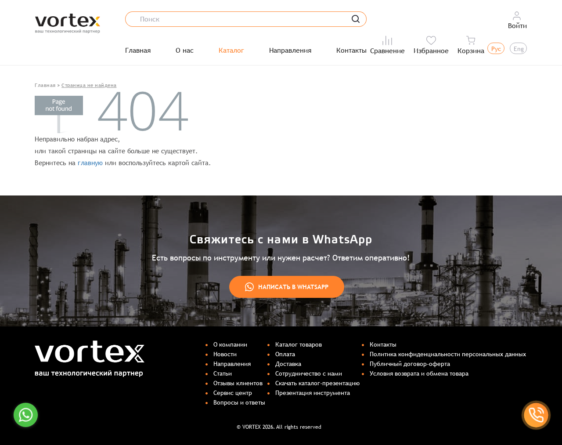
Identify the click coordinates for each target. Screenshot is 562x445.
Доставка (288, 363)
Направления (290, 50)
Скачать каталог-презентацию (317, 383)
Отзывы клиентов (238, 383)
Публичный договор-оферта (410, 363)
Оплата (285, 354)
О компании (230, 344)
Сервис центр (232, 392)
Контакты (351, 50)
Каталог (231, 50)
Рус (496, 48)
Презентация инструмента (312, 392)
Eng (519, 48)
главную (90, 162)
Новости (225, 354)
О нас (185, 50)
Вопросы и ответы (239, 402)
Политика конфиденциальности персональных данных (448, 354)
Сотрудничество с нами (308, 373)
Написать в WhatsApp (293, 286)
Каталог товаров (298, 344)
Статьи (222, 373)
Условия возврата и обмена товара (419, 373)
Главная (138, 50)
